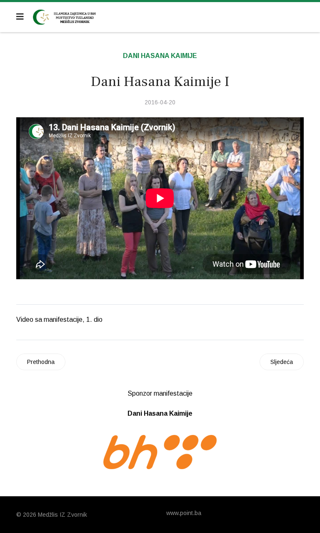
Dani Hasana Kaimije (160, 55)
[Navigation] (20, 16)
